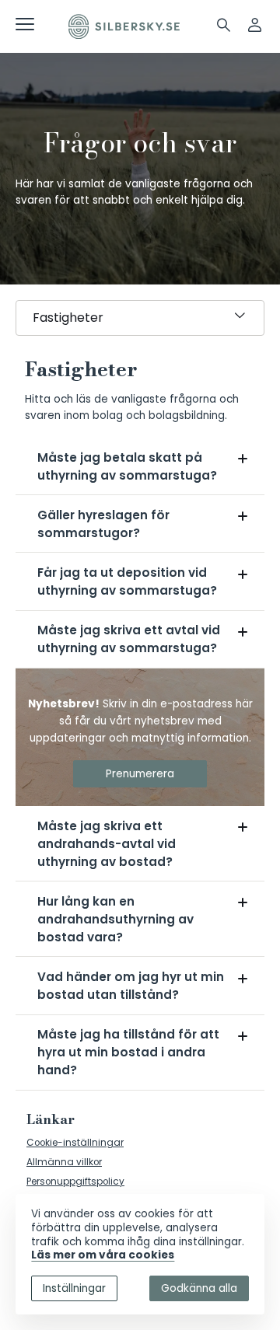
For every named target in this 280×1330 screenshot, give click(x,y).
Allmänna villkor (64, 1162)
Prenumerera (140, 773)
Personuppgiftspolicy (75, 1181)
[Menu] (25, 27)
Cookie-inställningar (75, 1142)
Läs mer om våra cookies (102, 1255)
